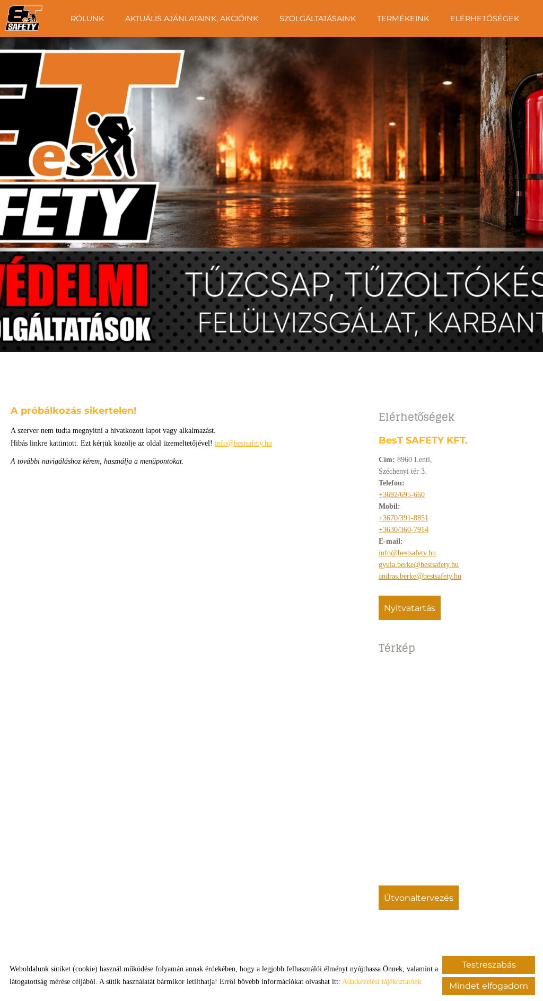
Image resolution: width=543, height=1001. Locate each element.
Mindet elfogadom (488, 986)
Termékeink (403, 18)
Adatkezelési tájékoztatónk (382, 982)
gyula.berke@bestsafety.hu (419, 565)
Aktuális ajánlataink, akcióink (191, 18)
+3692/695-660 (402, 495)
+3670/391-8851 (403, 518)
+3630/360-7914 (403, 530)
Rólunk (87, 18)
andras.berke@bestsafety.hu (420, 576)
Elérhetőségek (484, 18)
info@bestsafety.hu (407, 553)
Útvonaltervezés (418, 898)
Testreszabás (489, 965)
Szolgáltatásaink (317, 18)
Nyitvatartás (409, 608)
